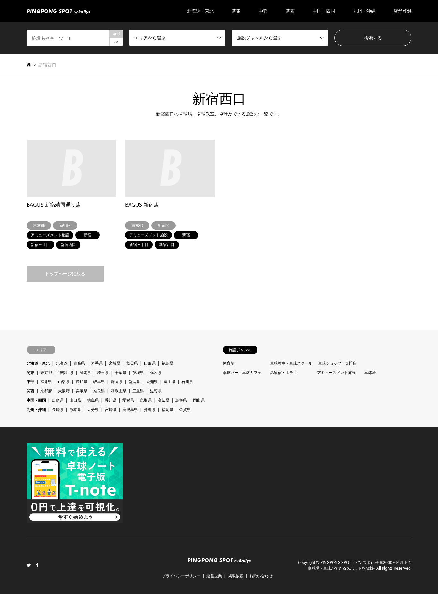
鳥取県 (146, 400)
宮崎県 (110, 409)
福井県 (46, 381)
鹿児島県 (130, 409)
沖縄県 (150, 409)
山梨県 (64, 381)
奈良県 (99, 391)
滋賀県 (156, 391)
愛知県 (152, 381)
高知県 (163, 400)
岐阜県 (99, 381)
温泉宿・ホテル (283, 372)
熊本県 (75, 409)
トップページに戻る (65, 273)
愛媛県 (128, 400)
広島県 (57, 400)
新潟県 (134, 381)
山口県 (75, 400)
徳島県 (93, 400)
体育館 (228, 363)
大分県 (93, 409)
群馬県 (85, 372)
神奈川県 (65, 372)
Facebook (37, 565)
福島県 (167, 363)
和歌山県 (118, 391)
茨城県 (138, 372)
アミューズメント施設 (336, 372)
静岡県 (116, 381)
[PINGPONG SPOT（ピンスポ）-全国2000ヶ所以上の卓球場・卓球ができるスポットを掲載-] (58, 11)
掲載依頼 (235, 576)
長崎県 (57, 409)
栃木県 (156, 372)
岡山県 (199, 400)
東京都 (46, 372)
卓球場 (370, 372)
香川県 (110, 400)
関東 (30, 372)
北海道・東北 (38, 363)
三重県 (138, 391)
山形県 (150, 363)
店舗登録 (402, 11)
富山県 (169, 381)
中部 (30, 381)
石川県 (187, 381)
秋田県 (132, 363)
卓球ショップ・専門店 (337, 363)
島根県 (181, 400)
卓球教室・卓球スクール (291, 363)
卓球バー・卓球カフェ (242, 372)
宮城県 (114, 363)
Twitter (29, 565)
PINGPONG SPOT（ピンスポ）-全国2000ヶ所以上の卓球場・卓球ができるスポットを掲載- (359, 565)
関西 (30, 391)
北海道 (61, 363)
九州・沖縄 (36, 409)
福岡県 (167, 409)
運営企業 (214, 576)
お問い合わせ (261, 576)
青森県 (79, 363)
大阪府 (64, 391)
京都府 (46, 391)
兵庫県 (81, 391)
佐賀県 (185, 409)
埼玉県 (103, 372)
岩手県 (97, 363)
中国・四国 (36, 400)
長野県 (81, 381)
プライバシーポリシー (181, 576)
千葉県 (120, 372)
